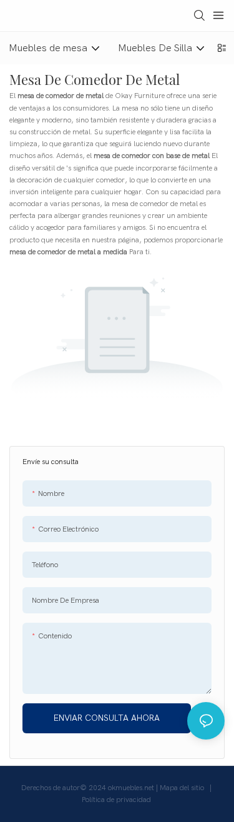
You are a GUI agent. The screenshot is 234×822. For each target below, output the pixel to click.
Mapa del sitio (183, 787)
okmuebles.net (132, 787)
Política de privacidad (117, 799)
